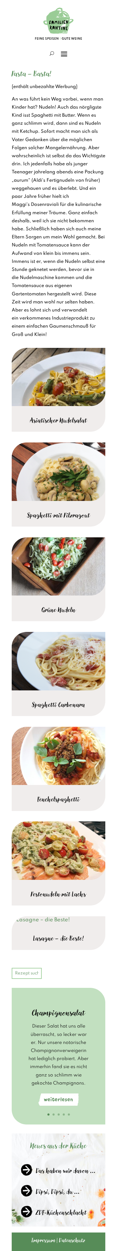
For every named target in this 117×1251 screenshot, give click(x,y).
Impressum (44, 1240)
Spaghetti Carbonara (58, 705)
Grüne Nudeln (59, 610)
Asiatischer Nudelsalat (58, 420)
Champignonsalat (58, 1013)
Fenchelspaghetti (59, 799)
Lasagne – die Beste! (58, 938)
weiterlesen (58, 1099)
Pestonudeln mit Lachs (58, 894)
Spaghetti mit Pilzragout (58, 515)
